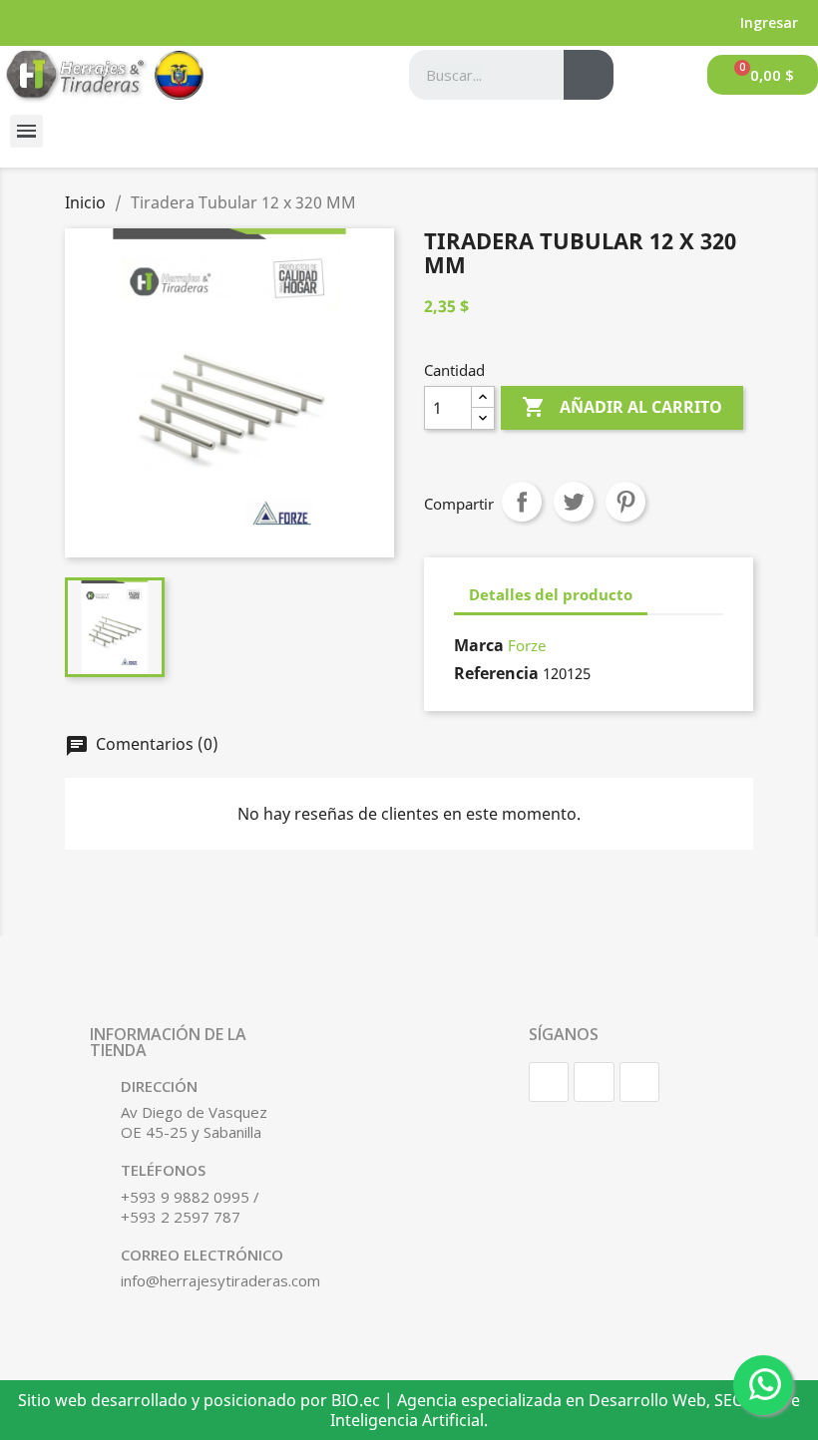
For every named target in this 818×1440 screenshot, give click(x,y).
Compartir (522, 502)
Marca (479, 645)
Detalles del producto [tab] (550, 594)
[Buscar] (589, 75)
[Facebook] (549, 1082)
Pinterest (625, 502)
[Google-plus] (639, 1082)
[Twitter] (594, 1082)
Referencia (496, 673)
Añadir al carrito (622, 407)
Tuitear (574, 502)
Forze (527, 645)
